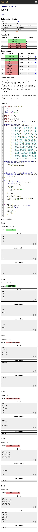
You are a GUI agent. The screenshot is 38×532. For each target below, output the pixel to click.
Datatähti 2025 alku (9, 7)
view (33, 244)
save (35, 244)
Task (2, 14)
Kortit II (18, 21)
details (35, 57)
